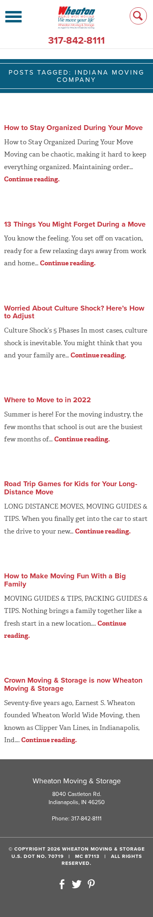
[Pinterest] (91, 885)
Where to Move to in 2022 (47, 399)
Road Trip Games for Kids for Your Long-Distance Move (70, 487)
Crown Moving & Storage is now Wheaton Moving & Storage (73, 684)
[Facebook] (62, 885)
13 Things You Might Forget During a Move (75, 224)
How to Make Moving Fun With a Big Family (65, 580)
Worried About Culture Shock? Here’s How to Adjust (74, 312)
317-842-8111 (76, 40)
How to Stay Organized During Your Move (73, 127)
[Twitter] (76, 885)
